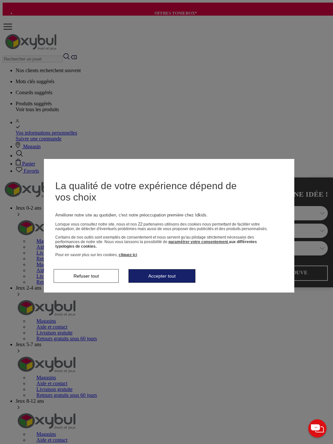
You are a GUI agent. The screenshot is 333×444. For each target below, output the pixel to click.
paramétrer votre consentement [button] (198, 242)
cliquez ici (128, 255)
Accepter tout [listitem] (162, 276)
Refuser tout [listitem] (86, 276)
